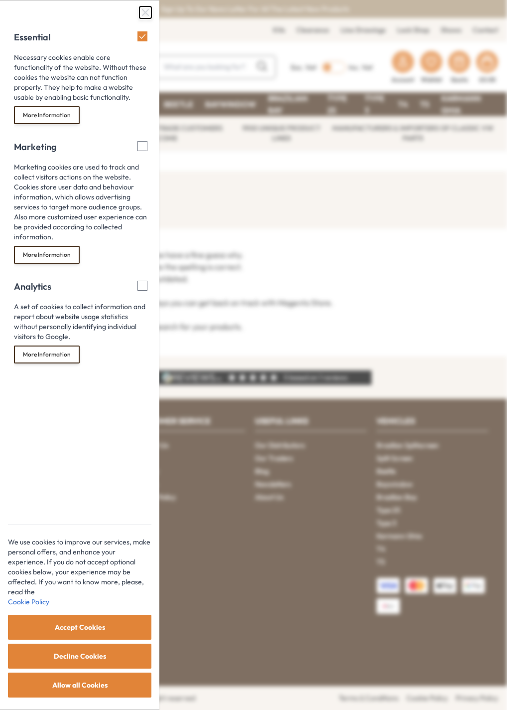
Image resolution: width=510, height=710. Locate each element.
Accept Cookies (80, 627)
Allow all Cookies (80, 685)
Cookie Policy (28, 601)
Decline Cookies (80, 656)
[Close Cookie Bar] (145, 12)
